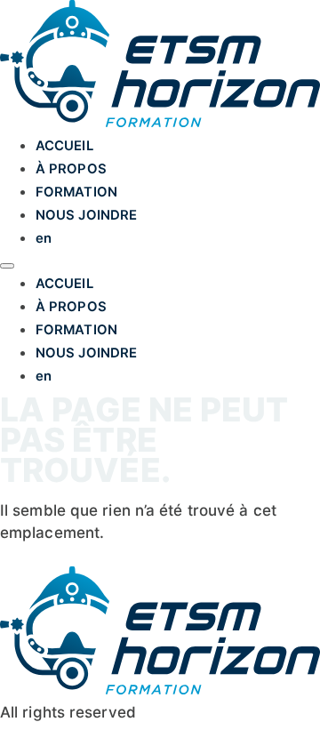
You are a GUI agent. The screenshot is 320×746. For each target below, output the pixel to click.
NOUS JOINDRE (86, 215)
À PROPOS (71, 169)
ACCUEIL (64, 146)
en (44, 238)
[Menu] (7, 266)
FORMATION (76, 192)
